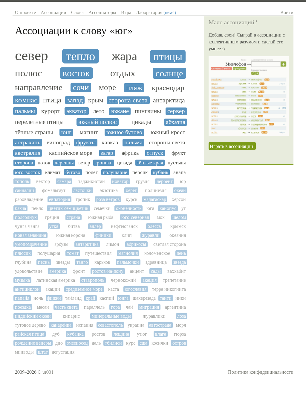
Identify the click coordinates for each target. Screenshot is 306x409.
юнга (123, 298)
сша (143, 343)
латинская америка (55, 280)
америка (57, 271)
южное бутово (124, 132)
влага (160, 334)
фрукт (179, 153)
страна (73, 217)
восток (76, 73)
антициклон (27, 289)
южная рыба (100, 217)
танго (82, 262)
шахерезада (144, 298)
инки (180, 298)
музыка (22, 280)
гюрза (180, 334)
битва (74, 226)
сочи (81, 88)
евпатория (59, 199)
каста (113, 289)
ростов (98, 334)
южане (120, 111)
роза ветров (108, 199)
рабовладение (29, 199)
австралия (27, 153)
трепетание (174, 280)
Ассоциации (53, 12)
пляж (134, 87)
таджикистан (91, 181)
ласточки (82, 190)
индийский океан (33, 316)
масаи (43, 307)
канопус (168, 208)
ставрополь (92, 280)
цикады (141, 122)
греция (52, 217)
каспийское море (70, 153)
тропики (104, 163)
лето (99, 111)
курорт (50, 111)
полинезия (155, 190)
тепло (80, 56)
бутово (72, 172)
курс (130, 343)
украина (136, 325)
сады (156, 271)
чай (129, 307)
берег (131, 190)
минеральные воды (111, 316)
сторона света (128, 100)
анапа (179, 172)
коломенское (157, 253)
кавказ (110, 142)
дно (59, 343)
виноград (58, 142)
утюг (142, 334)
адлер (95, 226)
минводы (24, 352)
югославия (135, 289)
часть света (66, 307)
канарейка (61, 325)
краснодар (168, 87)
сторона (24, 163)
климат (52, 172)
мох (161, 217)
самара (64, 181)
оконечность (128, 208)
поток (44, 163)
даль (96, 343)
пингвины (148, 111)
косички (160, 343)
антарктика (87, 244)
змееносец (77, 343)
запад (75, 100)
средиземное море (84, 289)
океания (177, 235)
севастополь (110, 325)
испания (84, 325)
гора (115, 307)
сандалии (24, 190)
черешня (64, 163)
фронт (79, 271)
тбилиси (113, 343)
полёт (91, 172)
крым (95, 100)
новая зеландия (30, 235)
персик (140, 172)
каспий (107, 298)
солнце (169, 73)
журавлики (154, 316)
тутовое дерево (30, 325)
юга (150, 208)
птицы (167, 56)
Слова (77, 12)
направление (38, 87)
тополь (22, 181)
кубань (160, 172)
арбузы (61, 244)
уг (183, 208)
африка (130, 153)
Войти (286, 12)
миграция (149, 307)
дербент (165, 181)
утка (53, 226)
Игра (126, 12)
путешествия (98, 253)
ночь (38, 298)
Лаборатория (156, 12)
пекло (37, 208)
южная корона (70, 235)
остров (179, 343)
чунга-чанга (27, 226)
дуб (55, 334)
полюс (28, 73)
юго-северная (135, 217)
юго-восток (27, 172)
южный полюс (97, 122)
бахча (20, 208)
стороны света (167, 142)
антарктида (169, 100)
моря (181, 325)
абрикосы (136, 244)
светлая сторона (169, 244)
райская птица (29, 334)
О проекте (25, 12)
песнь (44, 262)
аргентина (175, 307)
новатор (120, 181)
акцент (137, 271)
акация (150, 280)
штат (43, 352)
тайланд (73, 298)
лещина (121, 334)
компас (26, 100)
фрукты (86, 142)
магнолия (128, 253)
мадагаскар (154, 199)
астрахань (27, 142)
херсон (179, 199)
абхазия (175, 122)
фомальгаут (53, 190)
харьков (102, 262)
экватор (76, 111)
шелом (179, 217)
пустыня (177, 163)
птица (52, 100)
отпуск (155, 153)
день (181, 253)
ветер (84, 163)
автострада (160, 325)
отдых (122, 73)
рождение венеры (33, 343)
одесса (154, 226)
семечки (102, 208)
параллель (94, 307)
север (31, 55)
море (107, 87)
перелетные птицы (39, 122)
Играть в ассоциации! (232, 146)
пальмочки (128, 262)
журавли (151, 235)
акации (52, 289)
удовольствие (28, 271)
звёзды (63, 262)
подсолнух (26, 217)
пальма (133, 142)
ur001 (47, 372)
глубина (23, 262)
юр (183, 181)
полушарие (115, 172)
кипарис (71, 316)
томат (73, 253)
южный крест (168, 132)
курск (131, 199)
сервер (176, 111)
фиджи (54, 298)
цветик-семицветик (68, 208)
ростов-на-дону (107, 271)
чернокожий (123, 280)
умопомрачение (31, 244)
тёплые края (150, 163)
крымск (178, 226)
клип (127, 235)
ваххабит (176, 271)
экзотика (109, 190)
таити (166, 298)
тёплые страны (34, 132)
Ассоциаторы (102, 12)
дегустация (63, 352)
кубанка (75, 334)
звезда (179, 262)
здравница (156, 262)
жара (124, 56)
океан (180, 190)
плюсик (23, 253)
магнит (89, 132)
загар (107, 153)
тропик (83, 199)
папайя (22, 298)
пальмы (25, 111)
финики (103, 235)
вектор (43, 181)
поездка (23, 307)
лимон (112, 244)
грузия (142, 181)
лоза (181, 316)
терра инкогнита (169, 289)
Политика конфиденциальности (260, 372)
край (90, 298)
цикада (124, 163)
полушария (48, 253)
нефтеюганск (124, 226)
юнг (66, 132)
